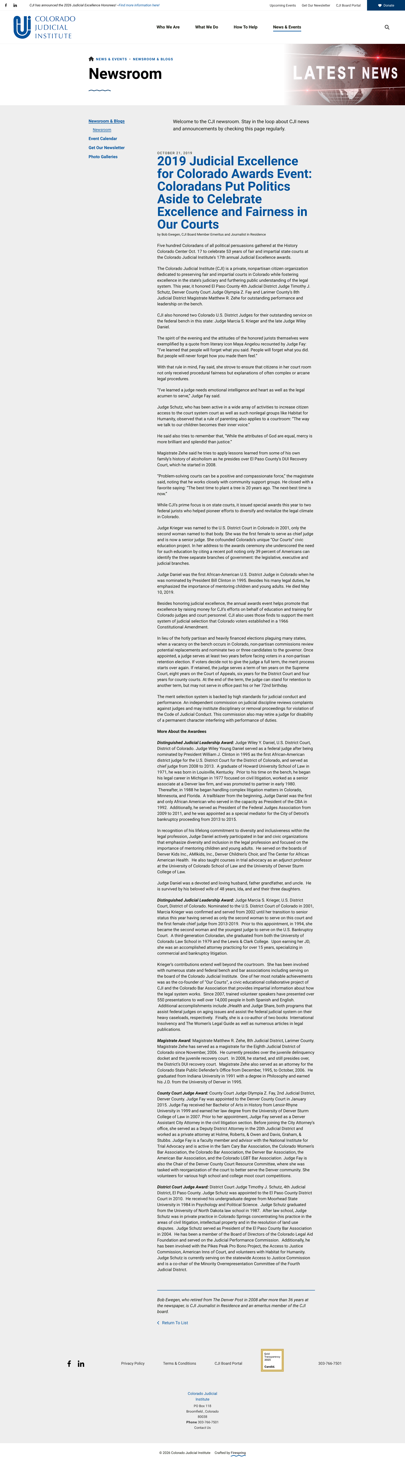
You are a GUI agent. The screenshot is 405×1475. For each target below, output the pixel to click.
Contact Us (202, 1428)
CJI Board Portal (348, 5)
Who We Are (168, 27)
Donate (388, 5)
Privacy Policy (133, 1363)
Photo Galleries (103, 156)
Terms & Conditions (179, 1363)
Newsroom (102, 130)
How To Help (246, 27)
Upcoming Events (283, 5)
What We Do (206, 27)
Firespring (238, 1453)
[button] (387, 27)
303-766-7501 (208, 1422)
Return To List (174, 1322)
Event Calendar (103, 138)
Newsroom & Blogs (153, 59)
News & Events (287, 27)
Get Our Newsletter (316, 5)
